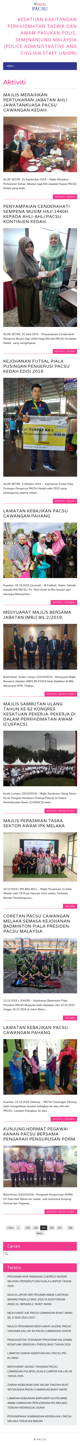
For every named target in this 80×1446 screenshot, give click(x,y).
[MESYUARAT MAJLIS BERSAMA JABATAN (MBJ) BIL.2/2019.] (40, 668)
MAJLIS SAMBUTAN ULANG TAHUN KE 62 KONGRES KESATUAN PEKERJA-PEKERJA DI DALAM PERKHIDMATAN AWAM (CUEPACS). (39, 714)
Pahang (70, 602)
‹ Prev (10, 1228)
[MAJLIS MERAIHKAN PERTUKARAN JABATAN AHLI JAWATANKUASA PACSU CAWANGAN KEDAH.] (40, 171)
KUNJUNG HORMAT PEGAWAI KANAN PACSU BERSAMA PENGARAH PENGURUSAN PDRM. (39, 1134)
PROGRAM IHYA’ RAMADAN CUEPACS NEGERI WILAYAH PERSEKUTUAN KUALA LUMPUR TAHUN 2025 (39, 1281)
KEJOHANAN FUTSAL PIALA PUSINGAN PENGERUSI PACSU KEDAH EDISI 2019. (36, 366)
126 (51, 1228)
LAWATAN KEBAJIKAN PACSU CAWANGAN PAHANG (35, 513)
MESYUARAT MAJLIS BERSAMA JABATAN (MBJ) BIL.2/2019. (37, 615)
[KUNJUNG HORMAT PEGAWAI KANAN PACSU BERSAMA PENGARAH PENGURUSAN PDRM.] (40, 1186)
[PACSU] (40, 4)
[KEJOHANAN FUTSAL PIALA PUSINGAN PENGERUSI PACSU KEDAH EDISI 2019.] (40, 475)
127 (59, 1228)
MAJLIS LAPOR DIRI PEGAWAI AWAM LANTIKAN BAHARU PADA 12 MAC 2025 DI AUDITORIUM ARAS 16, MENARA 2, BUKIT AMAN (37, 1299)
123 (28, 1228)
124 (35, 1228)
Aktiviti (60, 196)
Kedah (71, 196)
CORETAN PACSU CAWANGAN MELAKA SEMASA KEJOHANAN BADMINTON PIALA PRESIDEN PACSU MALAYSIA (36, 923)
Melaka (70, 906)
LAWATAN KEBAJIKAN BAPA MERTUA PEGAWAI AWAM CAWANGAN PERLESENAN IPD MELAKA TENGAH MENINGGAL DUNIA (37, 1403)
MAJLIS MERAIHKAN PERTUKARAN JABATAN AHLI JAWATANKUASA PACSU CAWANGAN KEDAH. (35, 102)
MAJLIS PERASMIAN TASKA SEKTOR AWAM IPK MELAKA (34, 823)
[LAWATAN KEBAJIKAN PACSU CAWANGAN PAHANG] (40, 577)
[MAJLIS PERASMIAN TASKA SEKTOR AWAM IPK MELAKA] (40, 880)
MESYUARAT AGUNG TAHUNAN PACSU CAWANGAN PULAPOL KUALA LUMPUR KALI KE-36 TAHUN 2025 (39, 1371)
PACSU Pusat (66, 693)
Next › (40, 1233)
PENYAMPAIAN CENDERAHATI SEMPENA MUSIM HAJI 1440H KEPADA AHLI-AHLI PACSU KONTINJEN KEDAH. (36, 214)
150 (70, 1228)
